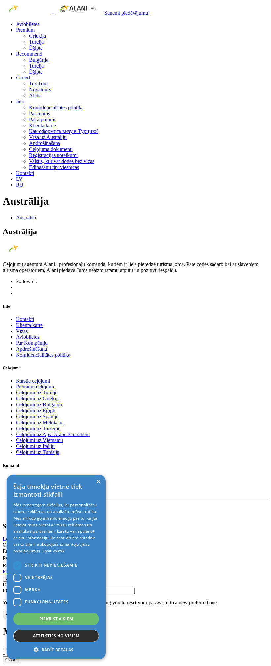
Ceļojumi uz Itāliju (35, 446)
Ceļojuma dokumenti (51, 149)
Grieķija (37, 36)
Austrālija (26, 217)
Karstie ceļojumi (33, 381)
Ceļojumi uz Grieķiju (38, 398)
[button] (56, 649)
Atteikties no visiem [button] (56, 636)
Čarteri (23, 77)
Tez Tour (38, 83)
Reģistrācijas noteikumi (53, 155)
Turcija (36, 42)
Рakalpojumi (42, 119)
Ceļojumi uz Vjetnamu (39, 440)
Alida (35, 95)
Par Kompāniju (32, 343)
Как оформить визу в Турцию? (63, 131)
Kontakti (25, 173)
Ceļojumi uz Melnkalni (40, 422)
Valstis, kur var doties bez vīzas (61, 161)
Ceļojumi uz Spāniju (37, 416)
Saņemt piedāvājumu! (127, 13)
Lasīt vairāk (53, 551)
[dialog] (56, 567)
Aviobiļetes (27, 24)
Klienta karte (42, 125)
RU (19, 185)
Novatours (40, 89)
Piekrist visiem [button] (56, 619)
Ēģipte (36, 48)
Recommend (29, 54)
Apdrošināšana (44, 143)
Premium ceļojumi (35, 386)
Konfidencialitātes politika (56, 107)
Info (20, 101)
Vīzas (22, 331)
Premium (25, 30)
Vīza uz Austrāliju (48, 137)
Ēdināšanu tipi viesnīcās (54, 167)
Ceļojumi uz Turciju (37, 392)
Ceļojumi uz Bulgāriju (39, 404)
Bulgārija (38, 60)
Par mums (39, 113)
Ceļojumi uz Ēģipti (35, 410)
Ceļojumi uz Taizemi (37, 428)
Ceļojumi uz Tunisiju (37, 452)
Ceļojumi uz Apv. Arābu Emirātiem (53, 434)
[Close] (5, 649)
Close (10, 659)
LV (19, 179)
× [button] (98, 481)
